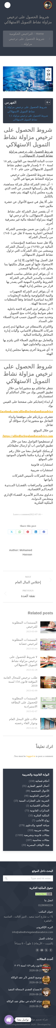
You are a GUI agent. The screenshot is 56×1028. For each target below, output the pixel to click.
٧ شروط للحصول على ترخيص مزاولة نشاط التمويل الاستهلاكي (23, 661)
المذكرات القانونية (39, 810)
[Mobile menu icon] (7, 5)
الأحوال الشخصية (40, 790)
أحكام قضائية (42, 781)
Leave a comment (21, 514)
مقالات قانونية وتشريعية (36, 835)
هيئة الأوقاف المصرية (38, 845)
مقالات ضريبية (41, 830)
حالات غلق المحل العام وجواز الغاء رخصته (23, 721)
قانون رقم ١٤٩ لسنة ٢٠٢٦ (28, 965)
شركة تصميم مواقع (38, 1019)
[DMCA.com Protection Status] (44, 894)
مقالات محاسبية (41, 840)
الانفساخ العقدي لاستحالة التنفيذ (25, 989)
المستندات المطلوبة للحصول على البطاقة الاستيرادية (24, 702)
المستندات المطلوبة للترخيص (24, 624)
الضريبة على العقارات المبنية (34, 800)
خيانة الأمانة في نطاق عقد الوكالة (24, 1001)
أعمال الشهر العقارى (38, 786)
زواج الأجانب (42, 820)
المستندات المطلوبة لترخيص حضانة (24, 641)
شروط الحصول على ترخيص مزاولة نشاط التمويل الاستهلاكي (27, 109)
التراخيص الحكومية (39, 795)
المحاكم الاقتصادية (39, 805)
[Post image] (46, 968)
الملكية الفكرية (41, 815)
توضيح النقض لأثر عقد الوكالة (26, 977)
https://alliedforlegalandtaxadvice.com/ (27, 436)
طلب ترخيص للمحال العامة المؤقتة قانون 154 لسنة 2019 (20, 681)
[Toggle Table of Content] (46, 102)
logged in (30, 756)
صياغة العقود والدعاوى (37, 825)
